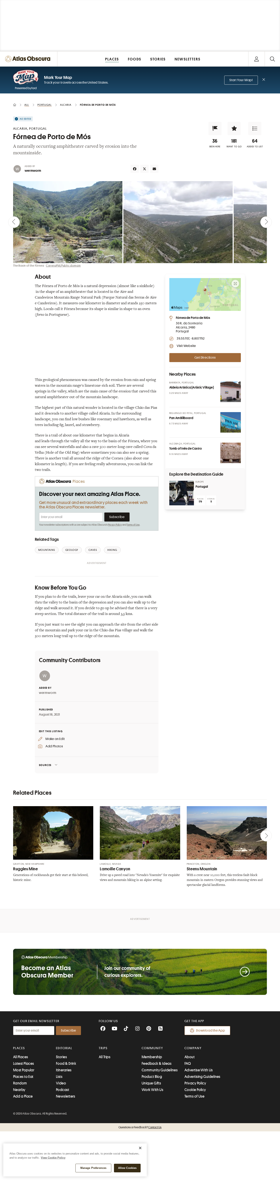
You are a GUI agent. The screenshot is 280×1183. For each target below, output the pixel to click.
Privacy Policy (115, 525)
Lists (59, 1076)
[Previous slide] (14, 222)
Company (192, 1048)
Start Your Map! (241, 80)
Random (20, 1083)
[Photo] (230, 392)
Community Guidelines (160, 1070)
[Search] (272, 59)
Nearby (19, 1089)
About (189, 1057)
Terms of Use (133, 525)
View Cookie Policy (53, 1157)
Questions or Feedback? (140, 1127)
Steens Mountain (202, 869)
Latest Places (23, 1063)
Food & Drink (66, 1063)
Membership (152, 1057)
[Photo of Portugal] (181, 493)
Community (152, 1048)
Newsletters (65, 1096)
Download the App (210, 1030)
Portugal (202, 486)
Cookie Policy (195, 1089)
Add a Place (23, 1096)
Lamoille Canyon (115, 869)
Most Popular (23, 1070)
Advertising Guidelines (202, 1076)
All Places (20, 1057)
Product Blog (152, 1076)
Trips (103, 1048)
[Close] (140, 1147)
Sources (45, 765)
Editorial (64, 1048)
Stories (61, 1057)
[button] (215, 128)
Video (61, 1083)
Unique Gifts (151, 1083)
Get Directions (205, 357)
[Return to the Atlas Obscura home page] (28, 59)
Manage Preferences (93, 1167)
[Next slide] (266, 222)
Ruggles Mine (25, 869)
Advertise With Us (198, 1070)
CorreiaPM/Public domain (63, 265)
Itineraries (64, 1070)
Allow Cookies (127, 1167)
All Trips (104, 1057)
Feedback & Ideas (156, 1063)
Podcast (62, 1089)
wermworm (33, 170)
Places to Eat (23, 1076)
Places (19, 1048)
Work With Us (152, 1089)
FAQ (187, 1063)
